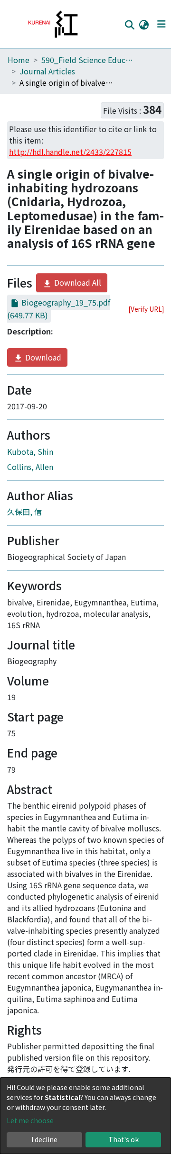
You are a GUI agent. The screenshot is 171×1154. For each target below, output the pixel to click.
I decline (44, 1139)
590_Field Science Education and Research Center (88, 59)
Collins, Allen (30, 466)
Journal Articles (47, 71)
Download (42, 357)
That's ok (123, 1139)
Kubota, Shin (30, 451)
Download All (76, 282)
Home (18, 59)
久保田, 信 (24, 511)
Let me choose (30, 1120)
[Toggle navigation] (161, 24)
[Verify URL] (146, 309)
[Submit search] (129, 24)
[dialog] (85, 1116)
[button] (144, 24)
